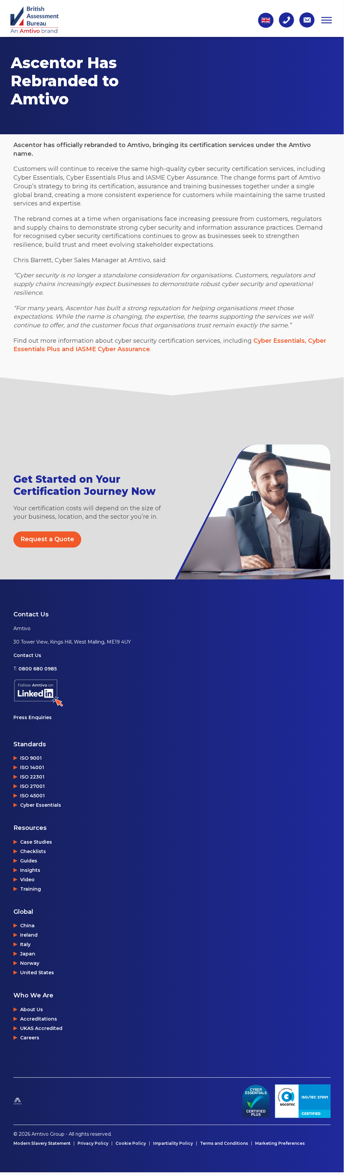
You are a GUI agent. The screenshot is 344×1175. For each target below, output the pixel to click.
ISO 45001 (32, 796)
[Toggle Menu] (326, 20)
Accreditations (38, 1019)
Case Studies (36, 842)
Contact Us (27, 655)
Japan (27, 954)
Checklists (33, 851)
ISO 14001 (32, 767)
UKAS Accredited (41, 1028)
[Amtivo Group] (33, 1101)
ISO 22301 (32, 777)
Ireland (29, 935)
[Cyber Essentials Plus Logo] (256, 1101)
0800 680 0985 (37, 669)
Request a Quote (47, 539)
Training (30, 889)
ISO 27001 (32, 786)
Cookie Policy (130, 1143)
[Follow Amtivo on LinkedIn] (72, 693)
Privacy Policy (93, 1143)
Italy (25, 944)
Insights (30, 870)
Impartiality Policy (173, 1143)
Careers (29, 1038)
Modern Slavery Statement (41, 1143)
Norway (29, 963)
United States (37, 973)
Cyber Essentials (40, 805)
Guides (28, 861)
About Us (31, 1009)
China (27, 926)
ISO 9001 (31, 758)
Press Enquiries (32, 717)
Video (27, 880)
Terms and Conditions (224, 1143)
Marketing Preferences (280, 1143)
